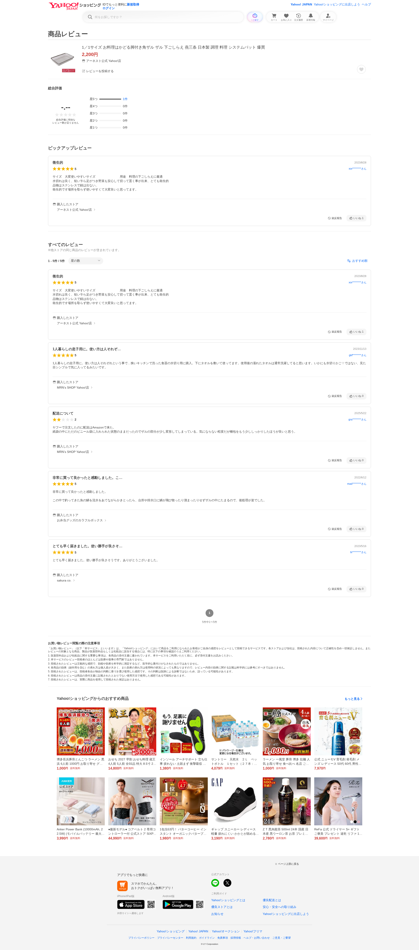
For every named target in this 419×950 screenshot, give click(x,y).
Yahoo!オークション (226, 931)
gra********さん (357, 419)
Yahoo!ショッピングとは (228, 900)
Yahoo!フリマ (253, 931)
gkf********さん (357, 355)
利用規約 (191, 937)
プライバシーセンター (170, 937)
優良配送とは (272, 900)
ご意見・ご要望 (281, 937)
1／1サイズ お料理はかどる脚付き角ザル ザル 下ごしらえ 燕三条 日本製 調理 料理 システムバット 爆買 (173, 47)
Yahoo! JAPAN (301, 4)
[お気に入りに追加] (361, 69)
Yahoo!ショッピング (171, 931)
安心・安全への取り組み (279, 907)
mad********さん (356, 483)
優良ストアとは (222, 907)
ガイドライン (207, 937)
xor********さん (357, 168)
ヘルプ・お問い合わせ (257, 937)
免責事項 (222, 937)
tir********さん (358, 552)
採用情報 (235, 937)
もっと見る (352, 698)
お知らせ (217, 914)
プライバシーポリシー (141, 937)
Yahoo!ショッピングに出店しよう (337, 4)
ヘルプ (366, 4)
